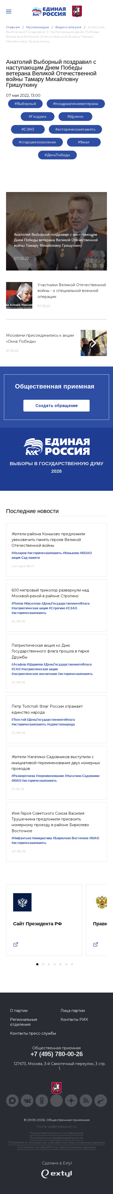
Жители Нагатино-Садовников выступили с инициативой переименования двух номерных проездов (56, 762)
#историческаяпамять (75, 129)
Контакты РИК (74, 1019)
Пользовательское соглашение (56, 1133)
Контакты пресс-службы (33, 1033)
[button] (37, 964)
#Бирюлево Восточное (71, 838)
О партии (19, 1010)
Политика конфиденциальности (56, 1138)
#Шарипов (35, 664)
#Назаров (19, 553)
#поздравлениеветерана (75, 104)
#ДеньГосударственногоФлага (66, 603)
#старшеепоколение (37, 142)
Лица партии (72, 1010)
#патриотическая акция (30, 608)
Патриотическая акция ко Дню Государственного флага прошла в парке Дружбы (50, 651)
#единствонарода (61, 724)
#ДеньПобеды (57, 155)
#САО (16, 669)
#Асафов (19, 664)
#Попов (17, 603)
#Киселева (32, 603)
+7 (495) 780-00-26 (56, 1053)
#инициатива (42, 838)
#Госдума (37, 116)
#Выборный (25, 104)
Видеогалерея (68, 27)
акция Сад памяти (26, 558)
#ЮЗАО (86, 553)
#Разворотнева (23, 776)
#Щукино (76, 116)
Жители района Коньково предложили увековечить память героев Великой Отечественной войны (48, 540)
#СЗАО (28, 129)
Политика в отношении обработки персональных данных (56, 1142)
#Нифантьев (21, 838)
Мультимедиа (37, 27)
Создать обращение (56, 405)
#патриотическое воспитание (34, 674)
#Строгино (57, 608)
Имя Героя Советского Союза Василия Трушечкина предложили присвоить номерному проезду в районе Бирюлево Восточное (50, 822)
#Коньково (71, 553)
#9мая (84, 142)
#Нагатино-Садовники (82, 776)
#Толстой (19, 720)
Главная (13, 27)
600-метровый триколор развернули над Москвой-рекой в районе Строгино (50, 593)
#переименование (50, 776)
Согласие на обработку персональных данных (56, 1147)
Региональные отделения (23, 1022)
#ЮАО (16, 780)
